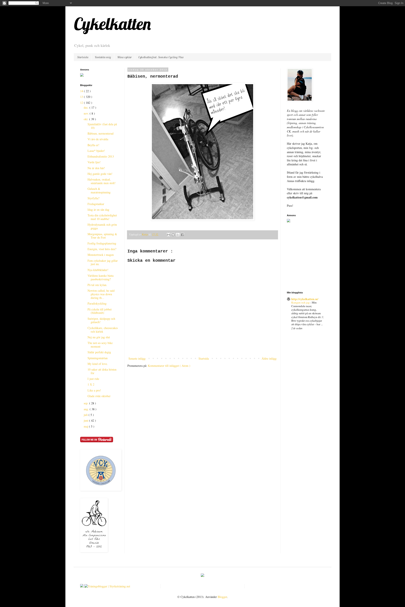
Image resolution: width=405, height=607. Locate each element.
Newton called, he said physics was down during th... (101, 294)
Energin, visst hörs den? (102, 249)
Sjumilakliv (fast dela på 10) (102, 126)
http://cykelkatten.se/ (304, 299)
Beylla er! (93, 145)
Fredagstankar (96, 204)
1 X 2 (91, 384)
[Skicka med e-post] (168, 235)
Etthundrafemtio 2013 (101, 156)
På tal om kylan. (97, 285)
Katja (145, 234)
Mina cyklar (124, 57)
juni (86, 420)
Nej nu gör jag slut (99, 337)
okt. (86, 119)
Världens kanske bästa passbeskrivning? (100, 277)
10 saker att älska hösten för (102, 371)
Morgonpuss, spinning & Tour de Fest (102, 236)
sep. (86, 403)
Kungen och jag (300, 302)
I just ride (93, 379)
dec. (86, 107)
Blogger (222, 597)
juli (86, 415)
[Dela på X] (178, 235)
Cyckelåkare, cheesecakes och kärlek (103, 329)
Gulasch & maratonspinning (99, 190)
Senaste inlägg (137, 358)
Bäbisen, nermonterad (100, 133)
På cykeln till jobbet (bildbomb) (100, 311)
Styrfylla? (93, 198)
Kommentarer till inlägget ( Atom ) (169, 366)
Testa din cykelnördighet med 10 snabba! (102, 217)
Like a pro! (94, 390)
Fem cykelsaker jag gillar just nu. (103, 262)
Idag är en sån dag (98, 210)
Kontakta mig (103, 57)
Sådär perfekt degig (99, 352)
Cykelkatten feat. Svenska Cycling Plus (160, 57)
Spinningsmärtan (98, 358)
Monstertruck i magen (101, 255)
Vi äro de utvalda (98, 139)
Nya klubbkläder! (98, 270)
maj (86, 426)
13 (82, 97)
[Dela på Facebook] (182, 235)
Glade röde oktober (99, 396)
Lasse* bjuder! (96, 151)
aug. (87, 409)
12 (82, 103)
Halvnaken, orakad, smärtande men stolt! (102, 181)
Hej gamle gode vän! (100, 174)
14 (82, 91)
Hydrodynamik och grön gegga (102, 226)
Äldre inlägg (269, 358)
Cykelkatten (112, 23)
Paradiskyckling (97, 303)
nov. (87, 113)
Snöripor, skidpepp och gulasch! (101, 320)
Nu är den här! (96, 168)
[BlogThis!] (173, 235)
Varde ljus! (94, 162)
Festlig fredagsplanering (102, 243)
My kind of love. (98, 364)
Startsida (82, 57)
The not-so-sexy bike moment (100, 344)
